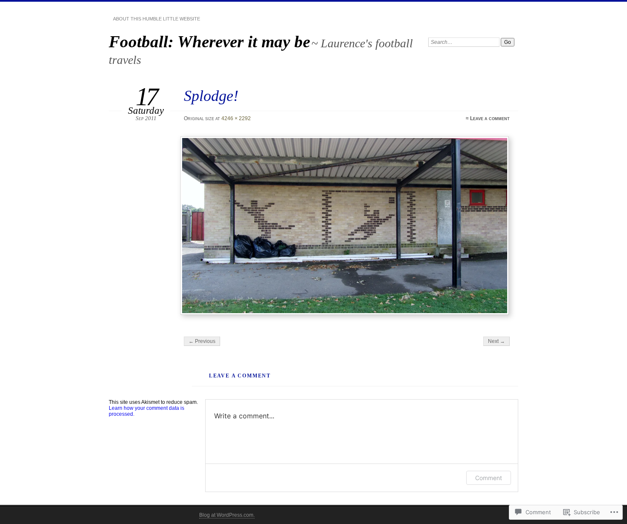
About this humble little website (156, 18)
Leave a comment (490, 118)
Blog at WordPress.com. (227, 515)
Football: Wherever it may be (209, 41)
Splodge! (211, 95)
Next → (496, 341)
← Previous (202, 341)
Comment (488, 477)
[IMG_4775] (346, 225)
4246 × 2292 (236, 118)
